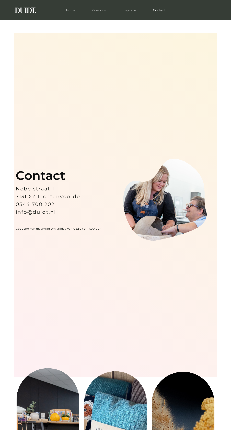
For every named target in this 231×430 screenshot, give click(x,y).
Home (70, 10)
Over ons (99, 10)
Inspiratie (129, 10)
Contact (159, 10)
